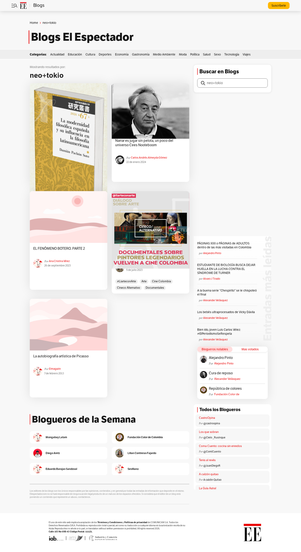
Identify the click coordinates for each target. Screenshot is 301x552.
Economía (121, 54)
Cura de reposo (221, 373)
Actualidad (57, 54)
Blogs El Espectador (82, 37)
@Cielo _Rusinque (214, 437)
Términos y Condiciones (109, 522)
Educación (75, 54)
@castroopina (211, 423)
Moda (183, 54)
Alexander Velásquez (215, 300)
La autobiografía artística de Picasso (61, 356)
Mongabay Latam (56, 437)
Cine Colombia (161, 281)
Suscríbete (278, 5)
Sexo (217, 54)
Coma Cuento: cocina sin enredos (220, 446)
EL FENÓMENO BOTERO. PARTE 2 (59, 248)
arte (144, 281)
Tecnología (231, 54)
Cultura (90, 54)
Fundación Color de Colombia (226, 394)
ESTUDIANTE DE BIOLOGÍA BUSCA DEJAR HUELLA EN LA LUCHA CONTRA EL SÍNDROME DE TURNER (226, 269)
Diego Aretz (53, 453)
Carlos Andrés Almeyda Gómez (149, 157)
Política (194, 54)
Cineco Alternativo (128, 288)
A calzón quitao (209, 474)
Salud (206, 54)
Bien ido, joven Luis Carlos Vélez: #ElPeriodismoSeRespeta (219, 332)
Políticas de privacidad (135, 522)
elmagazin (55, 368)
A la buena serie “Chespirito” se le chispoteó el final (227, 292)
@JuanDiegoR (211, 465)
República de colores (225, 388)
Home (34, 23)
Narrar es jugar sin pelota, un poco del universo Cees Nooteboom (144, 142)
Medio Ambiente (164, 54)
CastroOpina (207, 418)
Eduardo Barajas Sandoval (61, 469)
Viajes (247, 54)
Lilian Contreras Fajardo (142, 453)
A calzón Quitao (212, 479)
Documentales (155, 288)
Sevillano (133, 469)
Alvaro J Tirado (211, 278)
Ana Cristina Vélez (59, 261)
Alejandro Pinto (212, 253)
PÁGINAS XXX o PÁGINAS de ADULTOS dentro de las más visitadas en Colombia (224, 245)
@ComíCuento (212, 451)
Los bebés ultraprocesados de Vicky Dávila (226, 312)
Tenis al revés (207, 460)
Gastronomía (140, 54)
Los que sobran (209, 432)
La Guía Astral (207, 488)
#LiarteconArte (126, 281)
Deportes (105, 54)
